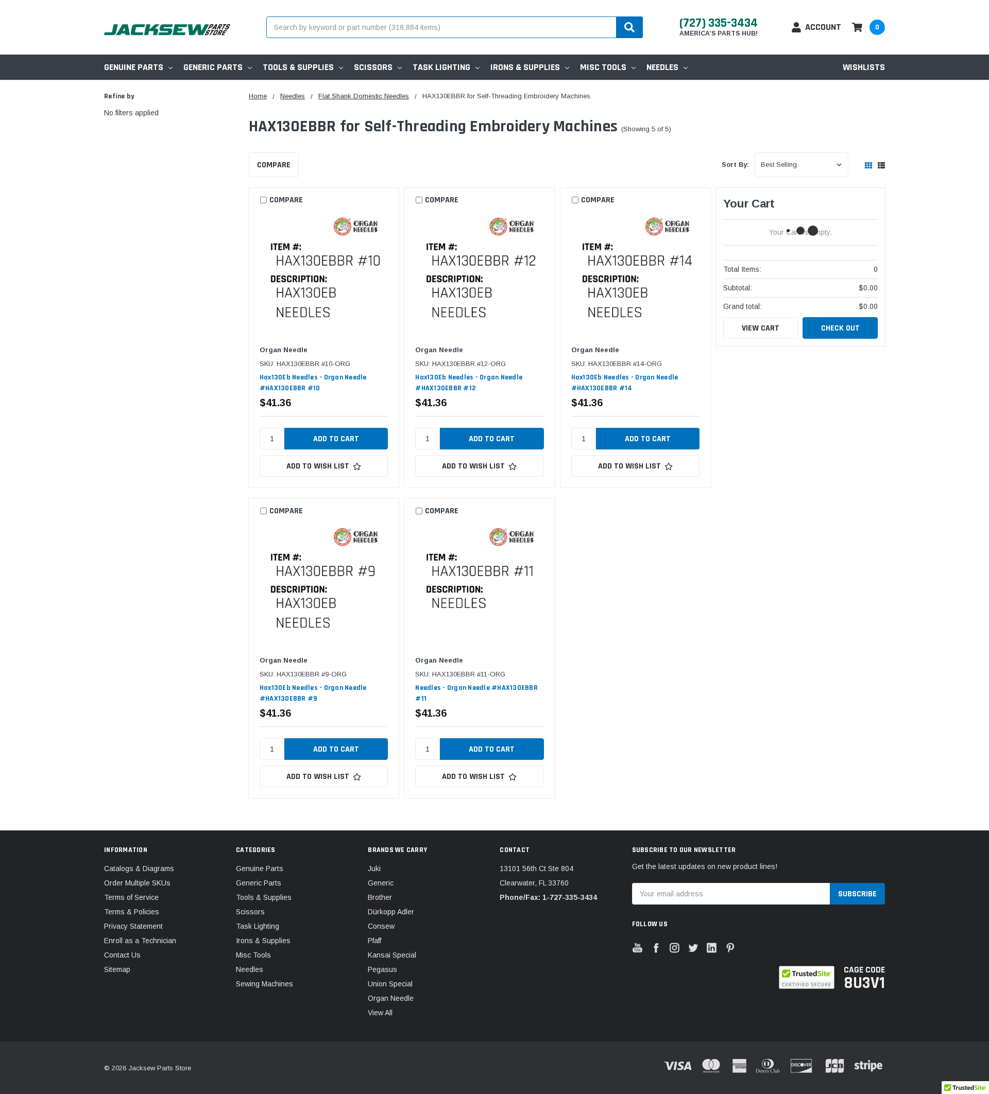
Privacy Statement (133, 926)
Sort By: (735, 164)
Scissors (373, 67)
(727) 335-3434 (718, 23)
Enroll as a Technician (140, 940)
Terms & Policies (131, 912)
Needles (662, 67)
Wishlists (864, 67)
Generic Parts (213, 67)
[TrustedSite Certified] (806, 977)
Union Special (390, 984)
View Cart (760, 328)
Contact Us (122, 955)
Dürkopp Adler (391, 912)
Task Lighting (441, 67)
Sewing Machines (264, 984)
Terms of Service (131, 897)
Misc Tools (603, 67)
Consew (381, 926)
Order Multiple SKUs (137, 883)
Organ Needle (391, 998)
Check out (840, 328)
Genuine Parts (133, 67)
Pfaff (374, 940)
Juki (374, 868)
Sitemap (117, 969)
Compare (274, 165)
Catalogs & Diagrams (139, 868)
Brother (380, 897)
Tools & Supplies (298, 67)
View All (380, 1013)
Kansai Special (392, 955)
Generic (381, 883)
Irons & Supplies (525, 67)
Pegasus (382, 969)
